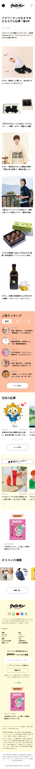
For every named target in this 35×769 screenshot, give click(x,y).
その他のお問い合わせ (13, 728)
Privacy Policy (18, 760)
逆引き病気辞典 (23, 643)
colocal (21, 756)
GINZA (29, 754)
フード (4, 636)
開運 (3, 638)
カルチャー (21, 636)
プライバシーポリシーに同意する (18, 665)
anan (4, 754)
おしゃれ (4, 634)
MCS (17, 758)
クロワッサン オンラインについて (10, 726)
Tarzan (16, 756)
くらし (20, 634)
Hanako (4, 756)
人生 (19, 638)
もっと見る (17, 385)
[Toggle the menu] (3, 5)
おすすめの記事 (6, 640)
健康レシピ (5, 643)
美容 (19, 632)
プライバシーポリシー (23, 675)
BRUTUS (9, 754)
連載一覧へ (17, 590)
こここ (13, 758)
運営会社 (23, 726)
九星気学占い (22, 640)
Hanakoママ (27, 756)
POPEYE (15, 754)
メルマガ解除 (17, 682)
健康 (3, 632)
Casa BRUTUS (22, 754)
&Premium (10, 756)
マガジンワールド (23, 758)
